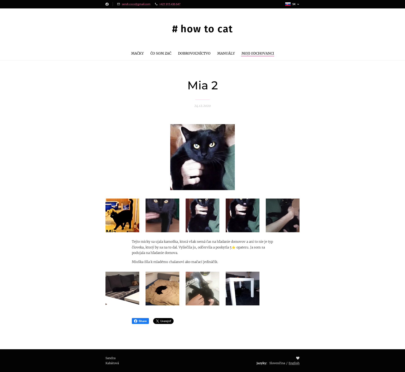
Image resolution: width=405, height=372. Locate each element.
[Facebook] (107, 4)
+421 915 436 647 (169, 4)
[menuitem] (139, 53)
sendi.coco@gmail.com (136, 4)
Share (143, 321)
